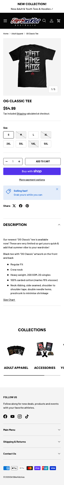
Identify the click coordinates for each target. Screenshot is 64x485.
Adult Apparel (17, 34)
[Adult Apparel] (16, 350)
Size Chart (9, 299)
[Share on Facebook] (20, 206)
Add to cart (43, 161)
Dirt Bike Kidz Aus (17, 477)
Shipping (21, 113)
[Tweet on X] (14, 206)
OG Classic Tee (32, 34)
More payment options (32, 179)
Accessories (44, 368)
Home (5, 34)
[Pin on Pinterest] (27, 206)
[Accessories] (44, 350)
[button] (58, 20)
